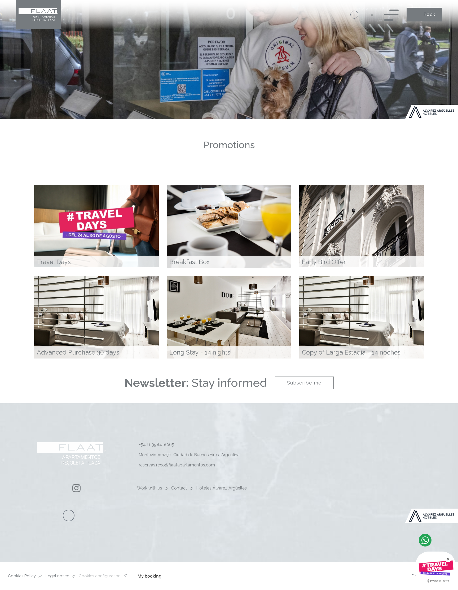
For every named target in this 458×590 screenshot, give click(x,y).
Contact (179, 488)
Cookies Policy (22, 576)
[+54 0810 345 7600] (354, 15)
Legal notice (57, 576)
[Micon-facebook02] (62, 488)
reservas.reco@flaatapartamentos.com (177, 464)
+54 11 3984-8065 (156, 444)
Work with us (149, 488)
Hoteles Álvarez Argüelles (221, 488)
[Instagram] (76, 488)
